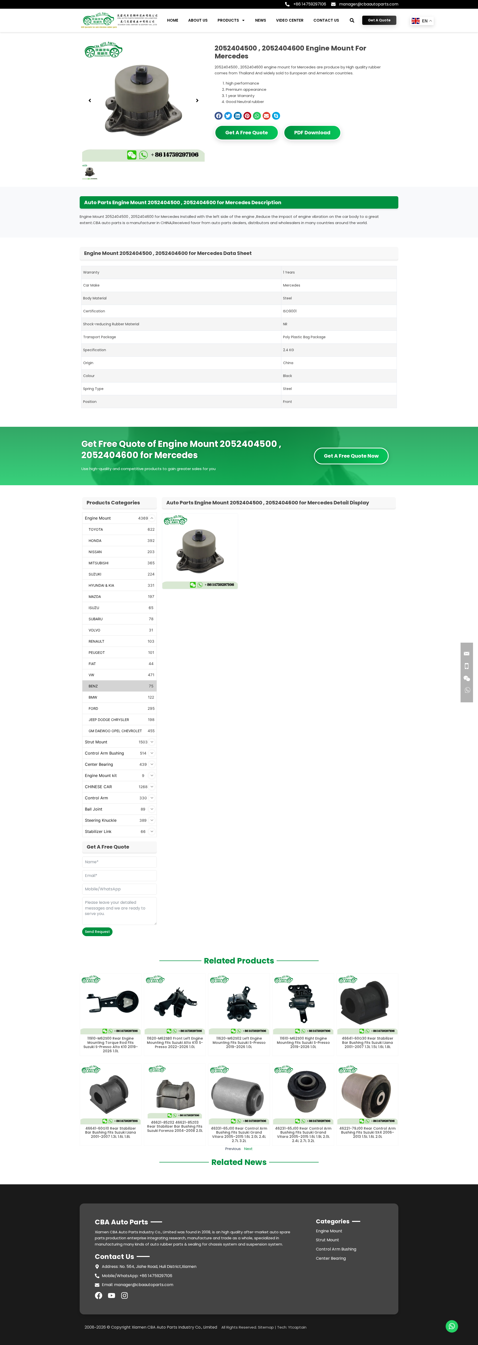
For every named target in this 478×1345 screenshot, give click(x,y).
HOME (172, 20)
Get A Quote (379, 20)
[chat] (452, 1326)
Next (248, 1148)
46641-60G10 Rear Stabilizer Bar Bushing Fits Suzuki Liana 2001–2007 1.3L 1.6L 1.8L (110, 1132)
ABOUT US (198, 20)
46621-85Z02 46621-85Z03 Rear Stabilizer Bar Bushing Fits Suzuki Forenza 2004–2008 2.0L (175, 1126)
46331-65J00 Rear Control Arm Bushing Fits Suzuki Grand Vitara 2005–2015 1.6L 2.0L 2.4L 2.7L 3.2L (239, 1134)
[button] (352, 20)
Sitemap (266, 1327)
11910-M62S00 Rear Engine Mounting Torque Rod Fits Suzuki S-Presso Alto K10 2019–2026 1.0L (110, 1044)
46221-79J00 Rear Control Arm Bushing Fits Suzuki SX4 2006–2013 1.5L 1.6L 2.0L (367, 1132)
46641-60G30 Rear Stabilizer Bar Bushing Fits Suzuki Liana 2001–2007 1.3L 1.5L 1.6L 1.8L (367, 1042)
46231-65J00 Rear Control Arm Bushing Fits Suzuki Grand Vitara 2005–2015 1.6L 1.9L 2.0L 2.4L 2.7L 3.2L (303, 1134)
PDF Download (312, 132)
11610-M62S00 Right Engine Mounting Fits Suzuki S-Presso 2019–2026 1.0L (303, 1042)
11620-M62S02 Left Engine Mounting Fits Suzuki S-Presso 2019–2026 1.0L (239, 1042)
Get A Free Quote (246, 132)
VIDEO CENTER (289, 20)
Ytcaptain (297, 1327)
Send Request (97, 931)
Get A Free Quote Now (351, 455)
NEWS (260, 20)
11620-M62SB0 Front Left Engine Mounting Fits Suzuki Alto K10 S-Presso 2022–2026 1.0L (175, 1042)
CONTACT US (326, 20)
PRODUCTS (228, 20)
